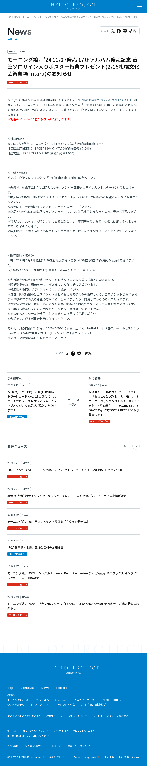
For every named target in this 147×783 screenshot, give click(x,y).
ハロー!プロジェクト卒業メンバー (112, 715)
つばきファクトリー (85, 700)
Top (10, 688)
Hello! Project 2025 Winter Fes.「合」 (105, 100)
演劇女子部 (54, 756)
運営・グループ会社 (77, 746)
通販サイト (52, 715)
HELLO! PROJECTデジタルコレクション (26, 735)
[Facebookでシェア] (119, 31)
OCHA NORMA (15, 704)
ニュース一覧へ (73, 402)
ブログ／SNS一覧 (78, 715)
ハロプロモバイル (81, 730)
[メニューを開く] (139, 6)
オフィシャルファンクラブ (21, 715)
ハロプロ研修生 (66, 704)
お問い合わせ (13, 746)
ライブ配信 (58, 730)
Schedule (27, 688)
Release (61, 688)
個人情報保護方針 (33, 746)
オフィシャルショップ (34, 730)
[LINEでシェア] (125, 31)
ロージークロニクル (40, 704)
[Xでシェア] (113, 31)
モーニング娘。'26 (18, 700)
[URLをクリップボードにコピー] (133, 31)
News (45, 688)
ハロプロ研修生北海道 (93, 704)
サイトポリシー (55, 746)
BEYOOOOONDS (111, 700)
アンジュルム (41, 700)
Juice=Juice (61, 700)
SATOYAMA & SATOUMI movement (24, 756)
